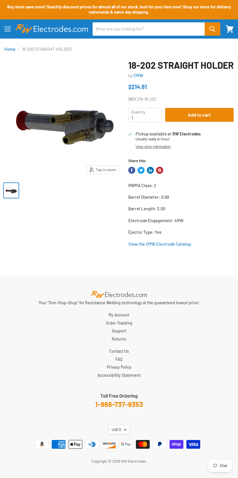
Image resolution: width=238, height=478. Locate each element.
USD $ (116, 430)
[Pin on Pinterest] (159, 170)
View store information (153, 147)
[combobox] (149, 29)
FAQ (119, 359)
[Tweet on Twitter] (141, 170)
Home (9, 49)
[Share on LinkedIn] (150, 170)
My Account (119, 314)
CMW (138, 75)
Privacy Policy (119, 367)
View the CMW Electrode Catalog (159, 244)
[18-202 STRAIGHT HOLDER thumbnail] (11, 190)
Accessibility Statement (119, 375)
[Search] (212, 29)
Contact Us (119, 351)
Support (119, 330)
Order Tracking (119, 323)
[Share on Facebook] (131, 170)
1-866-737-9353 (119, 404)
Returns (119, 338)
